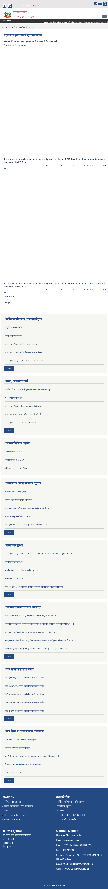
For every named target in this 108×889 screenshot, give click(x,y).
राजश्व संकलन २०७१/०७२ (14, 451)
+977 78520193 (70, 845)
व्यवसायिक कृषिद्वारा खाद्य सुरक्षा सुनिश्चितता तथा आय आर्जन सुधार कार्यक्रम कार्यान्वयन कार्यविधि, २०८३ (41, 649)
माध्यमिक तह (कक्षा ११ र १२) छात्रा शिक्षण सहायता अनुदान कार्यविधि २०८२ (31, 615)
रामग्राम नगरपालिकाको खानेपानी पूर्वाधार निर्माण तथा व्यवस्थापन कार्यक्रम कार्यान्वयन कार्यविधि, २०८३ (40, 640)
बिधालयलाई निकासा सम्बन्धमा (15, 773)
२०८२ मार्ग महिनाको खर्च (13, 398)
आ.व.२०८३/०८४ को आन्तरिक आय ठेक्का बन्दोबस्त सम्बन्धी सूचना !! (29, 508)
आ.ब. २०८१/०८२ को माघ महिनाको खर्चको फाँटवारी (23, 414)
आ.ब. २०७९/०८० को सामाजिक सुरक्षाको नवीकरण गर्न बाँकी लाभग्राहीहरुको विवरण (34, 587)
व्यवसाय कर (8, 843)
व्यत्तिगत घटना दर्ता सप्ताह (14, 578)
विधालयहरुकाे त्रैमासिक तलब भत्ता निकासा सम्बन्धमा (23, 764)
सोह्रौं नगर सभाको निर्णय (13, 336)
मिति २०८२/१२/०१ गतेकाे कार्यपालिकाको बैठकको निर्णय (24, 702)
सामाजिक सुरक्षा (64, 806)
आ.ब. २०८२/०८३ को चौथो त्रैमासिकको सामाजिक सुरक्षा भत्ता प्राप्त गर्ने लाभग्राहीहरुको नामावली (38, 554)
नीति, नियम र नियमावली (14, 801)
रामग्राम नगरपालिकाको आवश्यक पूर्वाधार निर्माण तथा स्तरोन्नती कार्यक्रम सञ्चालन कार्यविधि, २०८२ (39, 624)
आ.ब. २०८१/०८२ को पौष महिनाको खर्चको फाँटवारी (23, 423)
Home (4, 27)
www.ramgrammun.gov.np (77, 869)
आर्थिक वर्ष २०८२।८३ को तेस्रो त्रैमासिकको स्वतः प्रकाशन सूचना (28, 389)
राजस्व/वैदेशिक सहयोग (66, 819)
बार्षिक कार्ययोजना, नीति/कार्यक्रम (18, 806)
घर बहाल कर (8, 839)
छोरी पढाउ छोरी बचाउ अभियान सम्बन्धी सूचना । (21, 739)
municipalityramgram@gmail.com (77, 864)
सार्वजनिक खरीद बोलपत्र (15, 815)
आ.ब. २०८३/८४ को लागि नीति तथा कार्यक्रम (21, 344)
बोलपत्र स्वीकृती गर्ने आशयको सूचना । (18, 516)
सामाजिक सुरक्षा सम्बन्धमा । (14, 562)
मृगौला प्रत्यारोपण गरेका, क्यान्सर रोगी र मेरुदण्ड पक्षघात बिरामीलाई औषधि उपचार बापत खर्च (72, 22)
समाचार (7, 810)
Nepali (36, 6)
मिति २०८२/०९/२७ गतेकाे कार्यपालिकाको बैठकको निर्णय (24, 711)
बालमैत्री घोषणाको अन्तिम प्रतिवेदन (17, 748)
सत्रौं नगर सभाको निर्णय (13, 327)
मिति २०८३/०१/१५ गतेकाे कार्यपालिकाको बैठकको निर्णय (24, 686)
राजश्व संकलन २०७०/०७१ (14, 460)
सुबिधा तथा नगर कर (12, 819)
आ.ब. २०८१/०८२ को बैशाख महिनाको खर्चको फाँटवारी (24, 406)
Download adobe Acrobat (90, 159)
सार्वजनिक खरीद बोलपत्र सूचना (71, 815)
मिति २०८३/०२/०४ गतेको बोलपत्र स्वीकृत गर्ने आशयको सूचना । (28, 525)
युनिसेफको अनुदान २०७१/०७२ (16, 468)
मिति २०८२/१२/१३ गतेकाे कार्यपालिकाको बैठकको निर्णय (24, 694)
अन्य (9, 368)
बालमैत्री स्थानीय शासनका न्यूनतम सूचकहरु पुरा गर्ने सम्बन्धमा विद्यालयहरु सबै (32, 756)
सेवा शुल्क (7, 846)
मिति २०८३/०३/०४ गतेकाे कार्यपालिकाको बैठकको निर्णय (24, 678)
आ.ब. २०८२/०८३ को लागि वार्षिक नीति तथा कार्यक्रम (24, 361)
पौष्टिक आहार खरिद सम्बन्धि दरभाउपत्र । (19, 500)
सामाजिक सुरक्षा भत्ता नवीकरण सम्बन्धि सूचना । (21, 570)
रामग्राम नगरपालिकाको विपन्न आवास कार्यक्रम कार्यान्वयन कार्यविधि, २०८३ (31, 632)
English (26, 6)
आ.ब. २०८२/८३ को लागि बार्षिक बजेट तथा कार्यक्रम (23, 352)
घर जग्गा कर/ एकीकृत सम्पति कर (17, 835)
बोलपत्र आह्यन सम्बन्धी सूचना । (16, 491)
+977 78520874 (89, 855)
